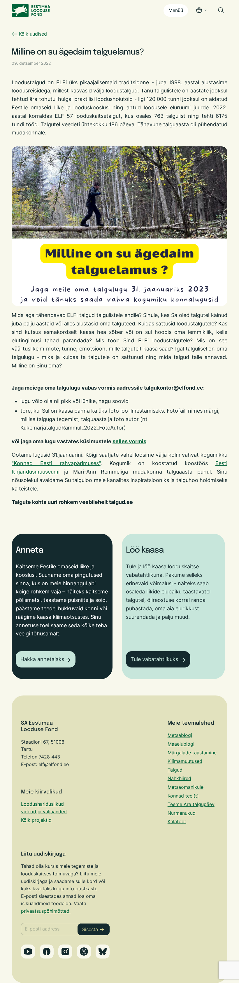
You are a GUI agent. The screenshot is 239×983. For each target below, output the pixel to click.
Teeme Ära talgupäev (191, 804)
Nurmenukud (182, 813)
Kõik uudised (32, 34)
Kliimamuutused (185, 761)
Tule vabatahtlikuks (154, 659)
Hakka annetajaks (42, 659)
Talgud (175, 770)
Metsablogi (180, 735)
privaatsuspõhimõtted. (46, 911)
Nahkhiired (179, 778)
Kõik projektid (36, 820)
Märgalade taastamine (192, 753)
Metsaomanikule (185, 787)
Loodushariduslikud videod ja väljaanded (44, 807)
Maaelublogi (181, 744)
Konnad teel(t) (183, 796)
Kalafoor (177, 821)
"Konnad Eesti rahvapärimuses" (56, 463)
